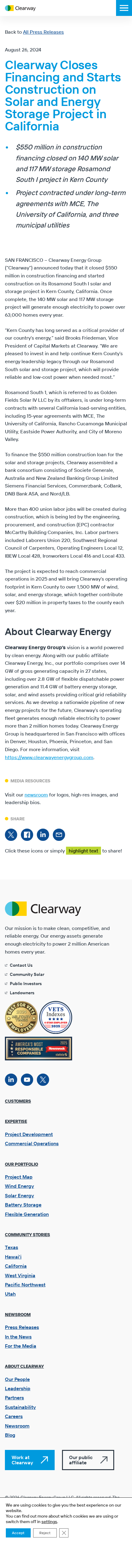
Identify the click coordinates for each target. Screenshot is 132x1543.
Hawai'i (13, 1256)
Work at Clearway (22, 1460)
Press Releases (22, 1327)
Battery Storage (23, 1204)
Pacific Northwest (25, 1284)
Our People (17, 1379)
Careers (14, 1416)
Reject (45, 1532)
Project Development (29, 1134)
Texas (11, 1247)
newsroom (36, 795)
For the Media (20, 1345)
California (16, 1265)
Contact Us (21, 965)
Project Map (19, 1176)
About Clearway (24, 1366)
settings (49, 1521)
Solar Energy (19, 1195)
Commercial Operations (32, 1143)
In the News (18, 1336)
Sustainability (20, 1407)
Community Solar (27, 974)
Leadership (17, 1388)
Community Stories (27, 1235)
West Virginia (20, 1275)
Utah (10, 1293)
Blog (10, 1434)
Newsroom (18, 1314)
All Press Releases (43, 32)
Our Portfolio (21, 1164)
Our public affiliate (81, 1460)
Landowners (22, 993)
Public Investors (26, 983)
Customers (18, 1101)
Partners (14, 1397)
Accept (18, 1532)
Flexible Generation (27, 1214)
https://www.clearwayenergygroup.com (49, 757)
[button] (124, 8)
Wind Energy (19, 1186)
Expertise (16, 1121)
